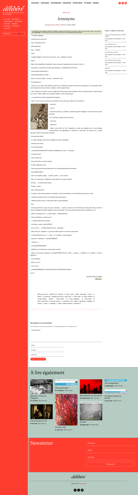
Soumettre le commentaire (38, 359)
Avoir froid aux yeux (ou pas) (113, 60)
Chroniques (8, 21)
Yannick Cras (60, 430)
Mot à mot (66, 12)
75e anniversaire (62, 388)
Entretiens (77, 3)
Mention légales (82, 483)
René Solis (34, 423)
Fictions (7, 24)
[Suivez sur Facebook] (120, 3)
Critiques (15, 19)
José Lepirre (109, 400)
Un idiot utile (60, 427)
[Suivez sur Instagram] (126, 3)
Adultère (107, 68)
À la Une (7, 19)
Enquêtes (18, 21)
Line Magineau (60, 390)
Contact (7, 28)
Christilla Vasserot (85, 398)
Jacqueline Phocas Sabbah (57, 25)
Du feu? (83, 422)
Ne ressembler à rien (110, 44)
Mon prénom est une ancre (91, 396)
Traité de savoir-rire (38, 421)
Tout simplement (112, 383)
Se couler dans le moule (111, 52)
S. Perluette (35, 400)
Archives (7, 26)
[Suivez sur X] (123, 3)
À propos (15, 26)
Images (14, 24)
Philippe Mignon (110, 386)
